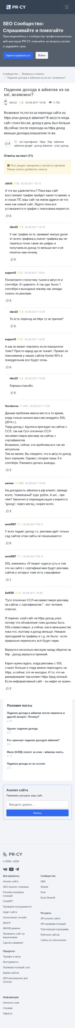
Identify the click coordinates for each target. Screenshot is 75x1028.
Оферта (7, 1013)
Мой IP (7, 922)
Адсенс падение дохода (22, 728)
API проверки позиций (53, 923)
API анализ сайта (50, 918)
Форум (44, 886)
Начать (37, 813)
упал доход (61, 145)
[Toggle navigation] (67, 7)
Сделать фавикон (13, 942)
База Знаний (48, 897)
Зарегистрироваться (18, 55)
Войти (41, 55)
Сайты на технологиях (53, 940)
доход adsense (43, 145)
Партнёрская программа (55, 929)
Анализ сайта (17, 790)
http (50, 142)
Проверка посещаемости (17, 906)
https (43, 142)
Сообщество (10, 74)
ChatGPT (8, 901)
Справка (8, 1008)
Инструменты (11, 961)
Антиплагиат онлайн (15, 917)
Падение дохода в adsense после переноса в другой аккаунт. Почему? (36, 715)
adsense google (23, 145)
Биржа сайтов (11, 972)
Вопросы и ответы (33, 74)
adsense (59, 142)
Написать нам (11, 1002)
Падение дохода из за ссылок (26, 763)
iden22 (13, 102)
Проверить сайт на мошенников (14, 935)
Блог (43, 892)
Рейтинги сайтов (50, 934)
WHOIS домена (11, 928)
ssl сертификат (28, 142)
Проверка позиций (16, 967)
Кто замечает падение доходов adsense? (33, 740)
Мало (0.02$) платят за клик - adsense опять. (35, 752)
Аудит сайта (10, 912)
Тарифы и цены (12, 956)
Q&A (43, 881)
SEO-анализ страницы (16, 886)
